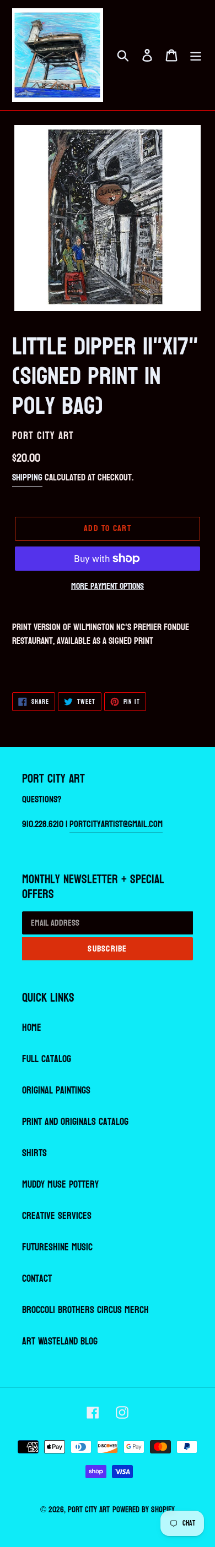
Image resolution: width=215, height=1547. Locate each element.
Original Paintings (56, 1090)
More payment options (107, 586)
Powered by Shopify (143, 1509)
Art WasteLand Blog (60, 1341)
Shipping (27, 477)
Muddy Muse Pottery (60, 1185)
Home (31, 1028)
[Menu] (196, 55)
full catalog (46, 1059)
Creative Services (57, 1216)
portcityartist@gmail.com (116, 824)
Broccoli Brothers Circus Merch (85, 1310)
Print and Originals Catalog (75, 1122)
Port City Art (89, 1509)
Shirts (34, 1153)
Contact (37, 1279)
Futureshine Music (57, 1247)
